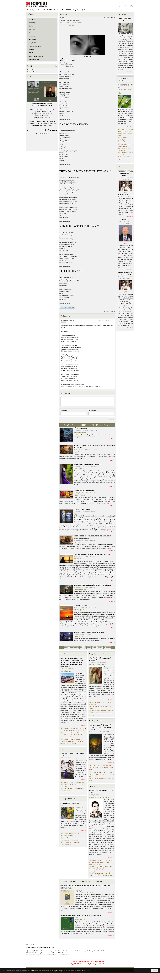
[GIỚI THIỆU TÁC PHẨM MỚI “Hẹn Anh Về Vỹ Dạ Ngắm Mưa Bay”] (67, 923)
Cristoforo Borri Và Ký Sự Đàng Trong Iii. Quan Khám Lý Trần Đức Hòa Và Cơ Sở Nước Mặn (73, 735)
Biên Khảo (64, 654)
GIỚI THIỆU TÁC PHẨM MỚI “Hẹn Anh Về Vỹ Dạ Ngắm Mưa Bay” (82, 915)
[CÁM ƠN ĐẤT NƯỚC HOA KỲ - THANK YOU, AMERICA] (66, 559)
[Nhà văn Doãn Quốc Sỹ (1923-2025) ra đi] (125, 285)
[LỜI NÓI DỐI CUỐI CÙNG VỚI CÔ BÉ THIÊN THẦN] (95, 675)
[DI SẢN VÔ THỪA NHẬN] (66, 516)
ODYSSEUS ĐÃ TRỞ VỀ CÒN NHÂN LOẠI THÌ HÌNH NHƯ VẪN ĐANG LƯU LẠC (100, 727)
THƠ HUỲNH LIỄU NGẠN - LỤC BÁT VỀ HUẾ (89, 632)
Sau (112, 17)
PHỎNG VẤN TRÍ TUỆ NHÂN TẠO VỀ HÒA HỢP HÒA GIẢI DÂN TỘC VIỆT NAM (101, 862)
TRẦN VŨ (99, 875)
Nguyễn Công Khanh (79, 514)
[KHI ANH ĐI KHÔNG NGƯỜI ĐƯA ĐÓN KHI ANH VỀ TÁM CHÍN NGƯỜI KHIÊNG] (66, 540)
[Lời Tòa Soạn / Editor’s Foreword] (125, 28)
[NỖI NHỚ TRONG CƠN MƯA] (124, 101)
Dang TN (123, 150)
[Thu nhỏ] (60, 18)
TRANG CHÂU (105, 797)
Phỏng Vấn (92, 786)
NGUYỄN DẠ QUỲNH (67, 25)
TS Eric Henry (89, 892)
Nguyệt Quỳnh (78, 452)
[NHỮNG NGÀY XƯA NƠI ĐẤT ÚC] (66, 494)
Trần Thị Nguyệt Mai (96, 797)
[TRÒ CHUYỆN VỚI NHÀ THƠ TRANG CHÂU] (95, 808)
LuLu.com (52, 121)
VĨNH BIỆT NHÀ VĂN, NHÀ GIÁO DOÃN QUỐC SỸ (125, 173)
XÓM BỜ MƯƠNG (97, 702)
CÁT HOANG (95, 706)
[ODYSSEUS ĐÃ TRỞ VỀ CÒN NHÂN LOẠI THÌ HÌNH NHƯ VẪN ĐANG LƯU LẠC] (95, 744)
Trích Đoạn (73, 881)
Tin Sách (64, 881)
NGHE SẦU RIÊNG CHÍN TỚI (70, 803)
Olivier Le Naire (31, 70)
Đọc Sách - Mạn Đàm (85, 881)
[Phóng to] (63, 18)
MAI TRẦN (97, 871)
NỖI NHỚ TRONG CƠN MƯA (125, 86)
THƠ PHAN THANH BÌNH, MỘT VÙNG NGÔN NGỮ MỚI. (92, 585)
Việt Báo (125, 292)
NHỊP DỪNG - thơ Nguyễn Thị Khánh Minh (124, 140)
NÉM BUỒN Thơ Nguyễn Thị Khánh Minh (124, 146)
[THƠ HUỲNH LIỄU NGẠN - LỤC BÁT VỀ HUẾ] (66, 636)
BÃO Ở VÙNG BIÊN (80, 428)
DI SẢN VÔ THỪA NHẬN (82, 509)
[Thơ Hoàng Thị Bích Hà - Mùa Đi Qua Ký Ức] (67, 769)
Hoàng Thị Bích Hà (79, 468)
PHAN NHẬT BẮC (79, 495)
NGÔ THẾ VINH (67, 671)
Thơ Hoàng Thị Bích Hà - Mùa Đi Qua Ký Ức (72, 755)
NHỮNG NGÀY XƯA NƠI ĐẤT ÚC (84, 491)
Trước (107, 17)
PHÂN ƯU (125, 219)
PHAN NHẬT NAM (107, 875)
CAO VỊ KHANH (126, 156)
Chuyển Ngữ (99, 881)
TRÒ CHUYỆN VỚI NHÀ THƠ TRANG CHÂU (101, 792)
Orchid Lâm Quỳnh (32, 72)
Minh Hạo (108, 731)
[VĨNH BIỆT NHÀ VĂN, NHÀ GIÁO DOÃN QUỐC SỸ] (125, 186)
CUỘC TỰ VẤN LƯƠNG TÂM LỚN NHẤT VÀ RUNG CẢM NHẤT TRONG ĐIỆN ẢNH (101, 768)
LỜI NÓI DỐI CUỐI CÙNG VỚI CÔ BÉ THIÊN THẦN (101, 659)
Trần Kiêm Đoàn (78, 559)
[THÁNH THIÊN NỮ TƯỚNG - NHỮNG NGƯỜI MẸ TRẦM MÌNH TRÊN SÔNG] (66, 449)
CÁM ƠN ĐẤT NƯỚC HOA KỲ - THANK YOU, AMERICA (92, 555)
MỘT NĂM (67, 782)
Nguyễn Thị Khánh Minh (127, 142)
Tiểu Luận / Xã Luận (95, 721)
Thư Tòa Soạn (122, 14)
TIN (119, 166)
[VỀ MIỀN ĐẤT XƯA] (66, 613)
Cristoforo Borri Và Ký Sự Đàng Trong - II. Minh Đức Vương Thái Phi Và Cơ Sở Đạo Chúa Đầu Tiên (72, 741)
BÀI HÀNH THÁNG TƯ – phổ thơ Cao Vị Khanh (125, 154)
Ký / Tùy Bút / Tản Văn (68, 799)
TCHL (125, 192)
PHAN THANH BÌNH (80, 432)
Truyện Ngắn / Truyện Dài (97, 654)
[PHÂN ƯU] (125, 233)
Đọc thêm (111, 438)
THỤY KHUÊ (67, 737)
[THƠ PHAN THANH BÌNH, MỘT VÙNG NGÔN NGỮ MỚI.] (66, 589)
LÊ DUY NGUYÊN (128, 89)
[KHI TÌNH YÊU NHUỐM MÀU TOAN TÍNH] (66, 474)
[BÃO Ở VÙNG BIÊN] (66, 435)
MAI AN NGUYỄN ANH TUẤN (99, 664)
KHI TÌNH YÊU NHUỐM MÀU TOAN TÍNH (88, 464)
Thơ (62, 749)
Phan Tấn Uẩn (68, 844)
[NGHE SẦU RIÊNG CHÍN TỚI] (67, 813)
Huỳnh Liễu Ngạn (78, 636)
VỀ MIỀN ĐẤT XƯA (80, 606)
